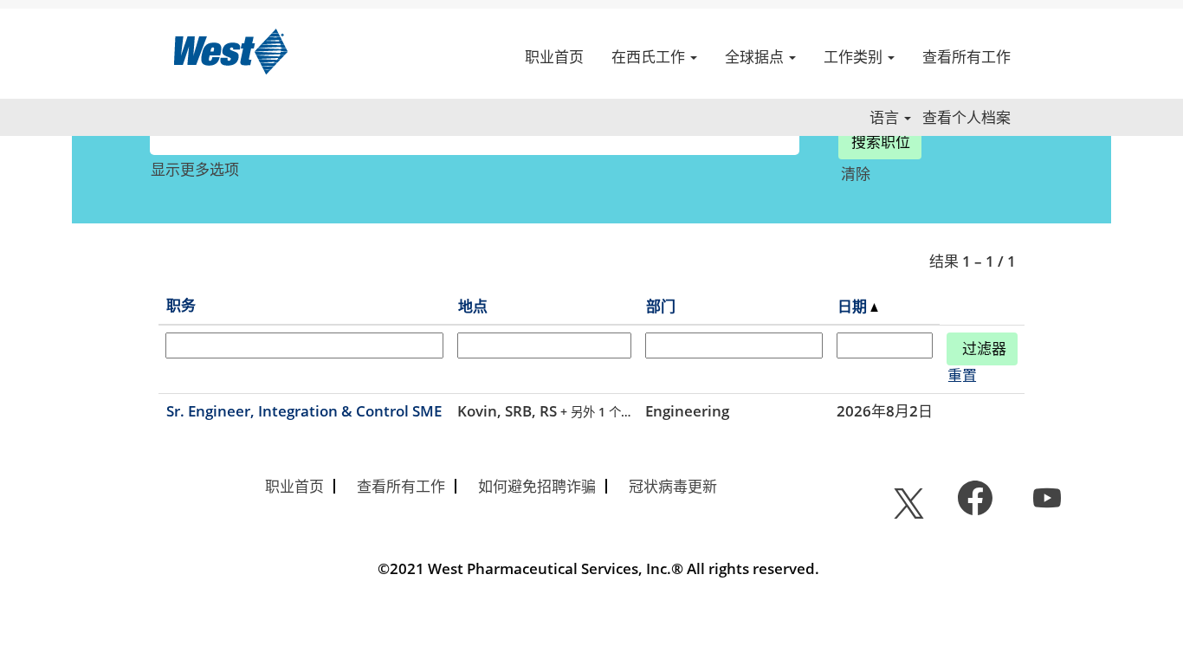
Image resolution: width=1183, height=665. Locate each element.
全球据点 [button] (756, 57)
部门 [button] (661, 306)
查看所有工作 (966, 57)
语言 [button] (885, 117)
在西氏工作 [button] (649, 57)
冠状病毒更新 (673, 486)
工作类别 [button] (855, 57)
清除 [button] (855, 174)
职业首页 (554, 57)
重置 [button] (962, 375)
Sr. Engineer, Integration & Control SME (304, 411)
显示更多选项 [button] (195, 169)
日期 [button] (853, 306)
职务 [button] (181, 305)
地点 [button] (473, 306)
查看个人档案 (966, 117)
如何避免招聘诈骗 (537, 486)
